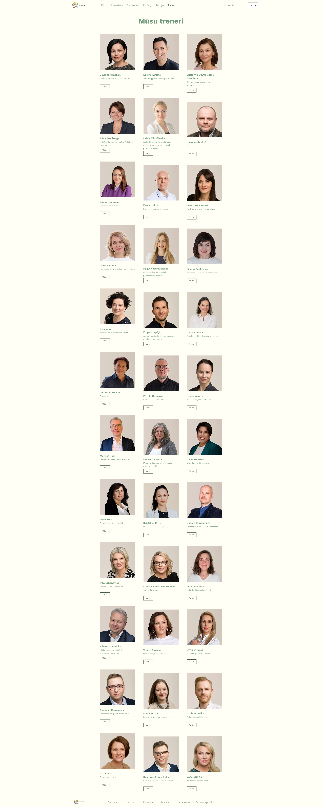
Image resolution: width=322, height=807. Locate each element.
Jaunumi (165, 802)
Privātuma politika (205, 802)
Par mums (113, 802)
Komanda (148, 802)
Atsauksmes (184, 802)
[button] (103, 5)
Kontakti (130, 802)
